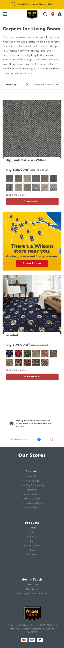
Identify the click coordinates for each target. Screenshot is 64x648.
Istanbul (12, 335)
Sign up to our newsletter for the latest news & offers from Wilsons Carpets (33, 423)
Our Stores (32, 455)
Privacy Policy (32, 507)
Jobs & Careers (32, 498)
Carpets (32, 527)
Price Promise (32, 480)
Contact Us (32, 584)
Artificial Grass (32, 545)
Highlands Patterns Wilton (26, 160)
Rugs (32, 541)
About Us (32, 476)
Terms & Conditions (32, 503)
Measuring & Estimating (32, 485)
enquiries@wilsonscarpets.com (32, 593)
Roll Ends (32, 554)
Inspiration (32, 489)
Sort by (39, 84)
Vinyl (32, 532)
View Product (32, 201)
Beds (32, 550)
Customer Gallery (32, 494)
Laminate (32, 536)
